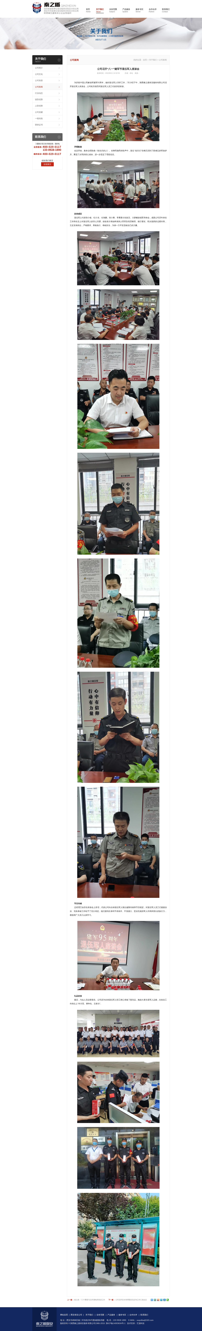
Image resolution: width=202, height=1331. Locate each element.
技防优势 (39, 99)
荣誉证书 (39, 125)
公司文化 (39, 74)
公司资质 (39, 80)
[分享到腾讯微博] (161, 1300)
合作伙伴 (153, 10)
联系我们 (166, 10)
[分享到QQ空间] (155, 1300)
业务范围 (113, 10)
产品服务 (126, 10)
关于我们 (100, 10)
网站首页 (64, 1315)
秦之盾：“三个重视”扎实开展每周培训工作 (89, 1300)
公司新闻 (39, 87)
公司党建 (39, 112)
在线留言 (47, 164)
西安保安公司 (76, 1315)
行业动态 (39, 93)
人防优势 (39, 106)
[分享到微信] (168, 1300)
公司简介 (39, 68)
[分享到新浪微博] (158, 1300)
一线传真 (39, 118)
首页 (88, 10)
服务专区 (139, 10)
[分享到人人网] (164, 1300)
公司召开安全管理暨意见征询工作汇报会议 (131, 1300)
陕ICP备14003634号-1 (115, 1323)
